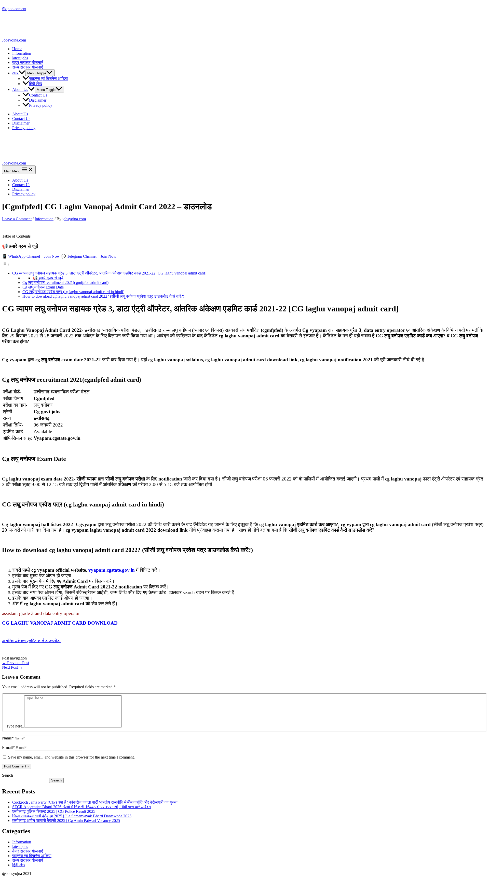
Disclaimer (37, 100)
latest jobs (20, 58)
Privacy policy (40, 105)
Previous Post (15, 663)
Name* (8, 738)
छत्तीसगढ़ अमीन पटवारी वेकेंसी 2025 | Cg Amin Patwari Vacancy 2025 (66, 820)
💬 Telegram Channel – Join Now (88, 256)
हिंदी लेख (35, 83)
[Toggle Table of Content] (6, 264)
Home (17, 49)
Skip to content (14, 9)
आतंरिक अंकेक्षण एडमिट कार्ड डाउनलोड (31, 641)
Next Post (12, 667)
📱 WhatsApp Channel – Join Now (31, 256)
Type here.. (15, 726)
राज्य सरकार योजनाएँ (27, 67)
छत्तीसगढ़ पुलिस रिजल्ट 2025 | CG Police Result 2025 (53, 811)
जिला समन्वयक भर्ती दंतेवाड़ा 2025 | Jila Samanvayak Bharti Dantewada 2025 (71, 816)
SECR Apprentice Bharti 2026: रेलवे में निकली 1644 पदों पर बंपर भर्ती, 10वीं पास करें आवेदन (81, 807)
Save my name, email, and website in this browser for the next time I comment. (71, 757)
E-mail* (8, 747)
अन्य (15, 73)
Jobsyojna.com (14, 40)
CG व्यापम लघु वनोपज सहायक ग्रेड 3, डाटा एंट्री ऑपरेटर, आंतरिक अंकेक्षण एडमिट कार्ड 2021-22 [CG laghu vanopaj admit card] (109, 273)
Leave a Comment (17, 219)
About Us (20, 89)
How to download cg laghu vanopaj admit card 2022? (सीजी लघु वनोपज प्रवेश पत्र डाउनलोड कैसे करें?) (103, 296)
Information (21, 53)
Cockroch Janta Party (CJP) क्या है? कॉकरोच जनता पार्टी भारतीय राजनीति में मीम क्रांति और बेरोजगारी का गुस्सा (95, 802)
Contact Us (38, 95)
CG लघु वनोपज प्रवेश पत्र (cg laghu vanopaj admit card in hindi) (73, 292)
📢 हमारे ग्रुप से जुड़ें (48, 278)
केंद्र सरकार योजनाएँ (27, 62)
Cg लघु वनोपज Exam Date (43, 287)
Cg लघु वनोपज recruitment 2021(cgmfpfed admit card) (65, 282)
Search (7, 775)
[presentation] (22, 73)
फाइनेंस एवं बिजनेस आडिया (48, 78)
